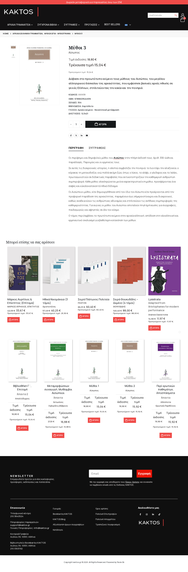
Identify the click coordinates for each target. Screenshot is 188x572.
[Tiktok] (159, 514)
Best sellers (112, 24)
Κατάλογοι (58, 529)
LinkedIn (81, 135)
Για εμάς (57, 508)
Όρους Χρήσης (132, 482)
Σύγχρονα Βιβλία (47, 24)
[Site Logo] (21, 11)
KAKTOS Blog (59, 519)
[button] (176, 15)
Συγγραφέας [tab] (97, 148)
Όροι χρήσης (101, 508)
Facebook (71, 135)
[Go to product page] (23, 271)
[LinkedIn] (153, 514)
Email (87, 135)
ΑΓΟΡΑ (102, 124)
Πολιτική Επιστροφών (106, 513)
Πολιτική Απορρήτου (105, 519)
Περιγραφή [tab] (76, 148)
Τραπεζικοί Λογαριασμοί (107, 524)
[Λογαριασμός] (183, 15)
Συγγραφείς (70, 24)
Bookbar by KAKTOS (62, 513)
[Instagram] (146, 514)
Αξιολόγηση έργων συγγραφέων (68, 524)
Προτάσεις (90, 24)
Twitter (76, 135)
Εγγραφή (144, 474)
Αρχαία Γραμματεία (18, 24)
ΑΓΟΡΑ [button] (15, 319)
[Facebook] (140, 514)
